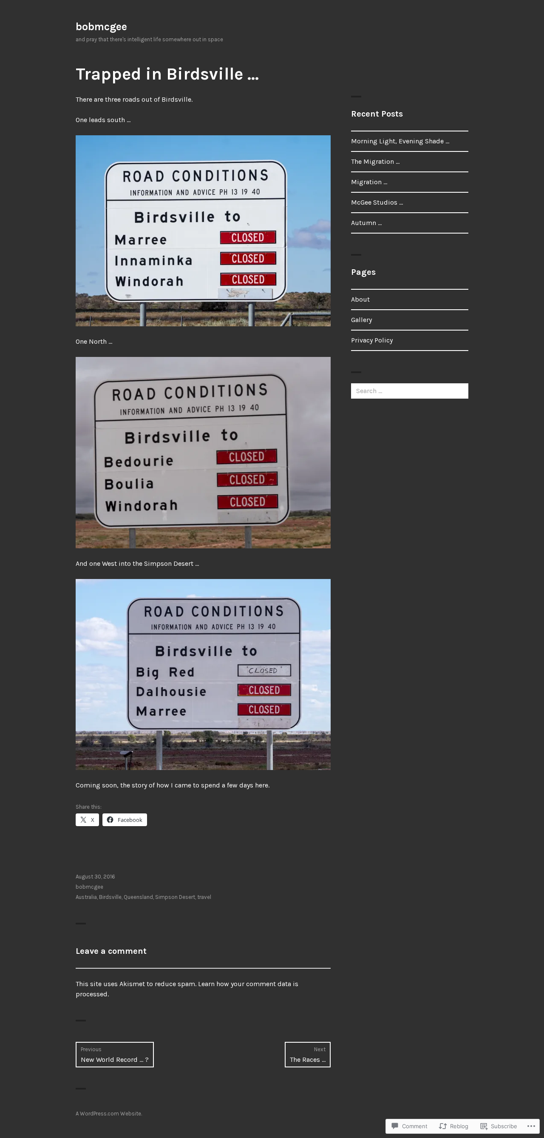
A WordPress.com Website (108, 1113)
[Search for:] (409, 391)
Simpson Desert (175, 897)
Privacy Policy (372, 340)
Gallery (361, 320)
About (360, 299)
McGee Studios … (377, 202)
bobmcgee (101, 26)
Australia (86, 897)
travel (204, 897)
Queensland (138, 897)
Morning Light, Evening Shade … (400, 141)
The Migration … (375, 161)
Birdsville (110, 897)
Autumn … (366, 223)
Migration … (369, 182)
